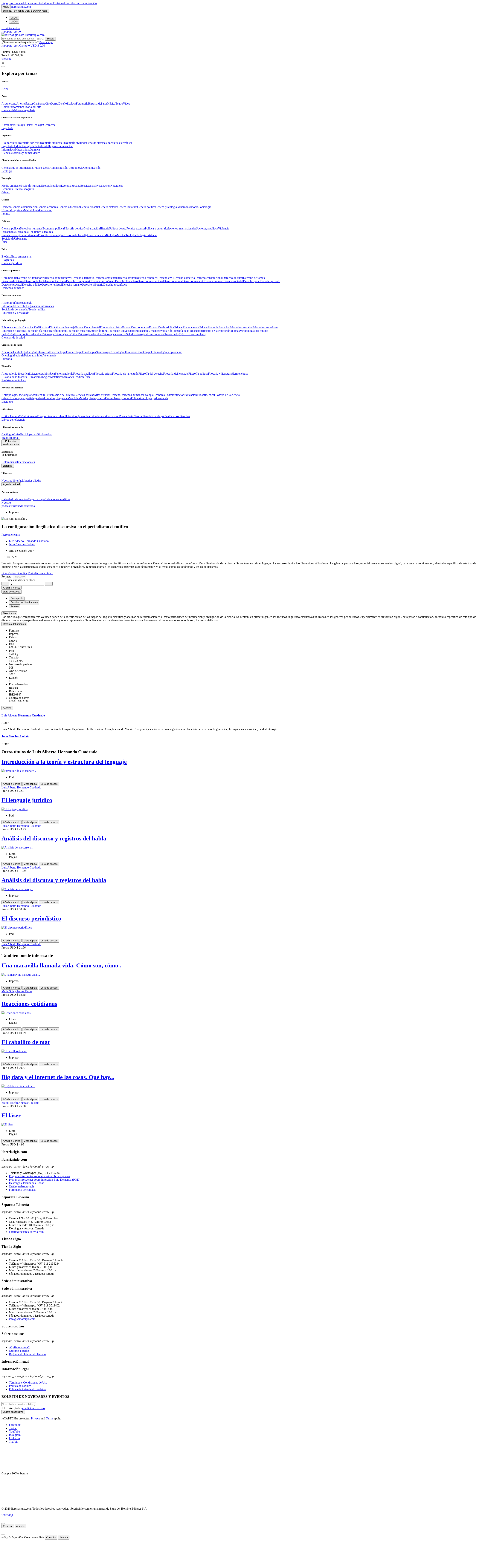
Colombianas (9, 462)
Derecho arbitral (126, 277)
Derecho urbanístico (115, 284)
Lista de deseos (49, 783)
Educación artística (111, 327)
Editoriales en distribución (11, 443)
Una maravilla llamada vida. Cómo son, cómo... (62, 965)
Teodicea (79, 377)
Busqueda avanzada (23, 506)
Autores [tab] (14, 606)
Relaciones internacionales (180, 228)
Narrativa (91, 416)
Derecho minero (213, 281)
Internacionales (26, 462)
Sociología (205, 207)
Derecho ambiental (105, 277)
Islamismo (7, 235)
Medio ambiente (11, 185)
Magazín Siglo (36, 499)
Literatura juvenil (76, 416)
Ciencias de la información (17, 167)
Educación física (35, 330)
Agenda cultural (11, 484)
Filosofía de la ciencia (227, 394)
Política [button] (5, 213)
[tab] (239, 613)
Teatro (119, 103)
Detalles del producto (14, 624)
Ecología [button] (6, 171)
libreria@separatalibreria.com (26, 1231)
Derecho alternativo (82, 277)
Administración (58, 167)
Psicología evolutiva (114, 334)
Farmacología (74, 352)
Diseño (62, 103)
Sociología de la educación (148, 334)
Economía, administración (169, 394)
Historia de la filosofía (14, 377)
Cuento (32, 416)
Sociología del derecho (14, 309)
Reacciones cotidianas (29, 1003)
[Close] (2, 66)
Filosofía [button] (6, 358)
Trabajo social (41, 167)
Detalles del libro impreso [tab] (24, 602)
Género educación (69, 207)
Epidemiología (57, 352)
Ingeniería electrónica (119, 142)
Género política (146, 207)
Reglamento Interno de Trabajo (27, 1354)
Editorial (47, 3)
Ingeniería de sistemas (94, 142)
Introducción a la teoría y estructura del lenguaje (64, 761)
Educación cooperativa (135, 327)
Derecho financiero (126, 281)
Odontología (143, 352)
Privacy (35, 1418)
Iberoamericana (10, 534)
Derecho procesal (11, 284)
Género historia (108, 207)
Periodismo (45, 210)
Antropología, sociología (16, 394)
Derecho (6, 207)
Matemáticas (22, 149)
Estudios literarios (179, 416)
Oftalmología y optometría (166, 352)
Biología (20, 124)
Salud (129, 334)
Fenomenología (64, 373)
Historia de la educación (216, 330)
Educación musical (78, 330)
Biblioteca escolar (11, 327)
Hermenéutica (240, 373)
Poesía (18, 334)
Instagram (15, 1434)
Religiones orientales (25, 235)
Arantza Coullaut (28, 1102)
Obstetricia (130, 352)
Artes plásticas (24, 103)
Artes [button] (4, 88)
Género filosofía (89, 207)
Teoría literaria (142, 416)
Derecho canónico (146, 277)
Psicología (22, 231)
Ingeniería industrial (37, 146)
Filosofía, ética (205, 394)
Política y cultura (155, 228)
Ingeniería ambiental (51, 142)
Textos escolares (195, 334)
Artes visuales (102, 394)
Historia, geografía (21, 398)
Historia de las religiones (78, 235)
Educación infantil (56, 330)
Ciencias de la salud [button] (13, 337)
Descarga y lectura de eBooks (26, 1183)
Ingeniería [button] (7, 128)
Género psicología (166, 207)
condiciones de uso (33, 1408)
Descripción (9, 613)
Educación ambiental (87, 327)
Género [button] (5, 192)
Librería (74, 3)
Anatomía (7, 352)
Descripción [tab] (16, 598)
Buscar (50, 38)
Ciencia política (10, 228)
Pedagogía (7, 334)
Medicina (74, 398)
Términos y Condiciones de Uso (28, 1382)
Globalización (91, 228)
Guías (16, 434)
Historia (6, 210)
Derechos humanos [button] (12, 287)
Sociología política (207, 228)
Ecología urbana (70, 185)
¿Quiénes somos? (19, 1347)
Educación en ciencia (186, 327)
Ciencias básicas (84, 394)
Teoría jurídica (36, 309)
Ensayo (41, 416)
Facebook (15, 1424)
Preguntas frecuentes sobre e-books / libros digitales (39, 1176)
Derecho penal (251, 281)
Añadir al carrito (11, 587)
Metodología (31, 210)
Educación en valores (265, 327)
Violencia (223, 228)
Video (126, 103)
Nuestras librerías (11, 480)
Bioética (6, 256)
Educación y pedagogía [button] (15, 312)
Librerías (7, 465)
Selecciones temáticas (57, 499)
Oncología (7, 355)
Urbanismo (20, 238)
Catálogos (39, 103)
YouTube (14, 1431)
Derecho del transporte (30, 277)
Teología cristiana (146, 235)
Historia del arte (97, 103)
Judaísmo (98, 235)
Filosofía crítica (103, 373)
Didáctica (43, 327)
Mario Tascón (9, 1102)
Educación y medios (147, 330)
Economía (7, 189)
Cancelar (8, 1526)
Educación (190, 394)
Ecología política (51, 185)
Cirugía (31, 352)
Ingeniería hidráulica (13, 146)
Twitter (13, 1428)
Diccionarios (44, 434)
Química (35, 149)
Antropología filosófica (15, 373)
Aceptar (20, 1526)
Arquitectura (8, 103)
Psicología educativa (90, 334)
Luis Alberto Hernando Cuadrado (29, 541)
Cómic (5, 106)
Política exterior (135, 228)
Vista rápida (30, 783)
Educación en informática (214, 327)
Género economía (48, 207)
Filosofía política (73, 228)
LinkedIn (14, 1438)
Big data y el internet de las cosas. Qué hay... (57, 1077)
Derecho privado (270, 281)
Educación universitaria (121, 330)
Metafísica (56, 377)
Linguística (17, 210)
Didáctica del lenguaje (62, 327)
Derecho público (32, 284)
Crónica (23, 416)
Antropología (75, 167)
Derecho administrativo (57, 277)
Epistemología (37, 373)
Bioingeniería (9, 142)
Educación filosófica (13, 330)
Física (28, 124)
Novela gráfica (160, 416)
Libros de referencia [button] (13, 419)
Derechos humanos (31, 228)
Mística (121, 235)
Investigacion (102, 185)
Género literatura (127, 207)
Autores (7, 708)
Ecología (148, 394)
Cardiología (20, 352)
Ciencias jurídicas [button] (11, 263)
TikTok (13, 1441)
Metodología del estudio (254, 330)
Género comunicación (25, 207)
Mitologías (110, 235)
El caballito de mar (25, 1042)
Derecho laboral (173, 281)
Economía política (53, 228)
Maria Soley (9, 991)
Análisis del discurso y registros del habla (53, 838)
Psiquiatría (30, 355)
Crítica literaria (10, 416)
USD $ (14, 17)
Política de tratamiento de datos (27, 1389)
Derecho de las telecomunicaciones (45, 281)
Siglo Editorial (10, 437)
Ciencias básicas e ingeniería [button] (18, 110)
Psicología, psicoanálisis (154, 398)
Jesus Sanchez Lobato (22, 544)
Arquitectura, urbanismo (45, 394)
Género (5, 398)
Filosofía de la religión (125, 373)
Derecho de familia (254, 277)
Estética (71, 103)
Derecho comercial (184, 277)
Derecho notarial (233, 281)
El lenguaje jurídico (26, 800)
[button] (10, 28)
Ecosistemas (87, 185)
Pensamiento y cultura (118, 398)
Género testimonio (188, 207)
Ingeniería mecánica (61, 146)
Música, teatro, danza (92, 398)
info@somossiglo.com (22, 1319)
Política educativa (32, 334)
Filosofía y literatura (220, 373)
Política (15, 302)
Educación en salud (241, 327)
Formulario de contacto (22, 1189)
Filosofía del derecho (13, 306)
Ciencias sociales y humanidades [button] (20, 152)
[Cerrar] (2, 1523)
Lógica (46, 377)
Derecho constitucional (209, 277)
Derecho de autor (233, 277)
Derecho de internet (13, 281)
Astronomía (8, 124)
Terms (49, 1418)
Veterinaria (49, 355)
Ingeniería (38, 398)
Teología (131, 235)
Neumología (103, 352)
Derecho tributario (92, 284)
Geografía (28, 189)
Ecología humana (31, 185)
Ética (88, 377)
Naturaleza (116, 185)
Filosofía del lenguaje (175, 373)
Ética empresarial (21, 256)
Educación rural (98, 330)
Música (111, 103)
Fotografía (82, 103)
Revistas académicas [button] (13, 380)
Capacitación (30, 327)
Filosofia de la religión (51, 235)
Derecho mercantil (193, 281)
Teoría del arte (32, 106)
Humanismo (35, 377)
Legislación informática (40, 306)
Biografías (7, 259)
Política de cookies (20, 1385)
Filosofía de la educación (187, 330)
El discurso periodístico (31, 918)
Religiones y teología (41, 231)
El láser (11, 1115)
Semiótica (68, 377)
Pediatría (19, 355)
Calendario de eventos (14, 499)
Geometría (49, 124)
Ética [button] (4, 241)
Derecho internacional (151, 281)
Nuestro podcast (6, 504)
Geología (37, 124)
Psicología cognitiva (66, 334)
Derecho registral (52, 284)
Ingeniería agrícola (28, 142)
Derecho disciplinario (78, 281)
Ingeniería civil (72, 142)
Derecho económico (103, 281)
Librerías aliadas (31, 480)
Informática (8, 149)
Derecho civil (165, 277)
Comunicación (88, 3)
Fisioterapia (89, 352)
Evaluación (166, 330)
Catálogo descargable (21, 1186)
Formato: (7, 576)
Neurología (117, 352)
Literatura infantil (56, 416)
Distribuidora (61, 3)
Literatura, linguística (56, 398)
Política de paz (117, 228)
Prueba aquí (46, 42)
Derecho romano (72, 284)
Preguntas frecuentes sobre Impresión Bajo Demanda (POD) (44, 1179)
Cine (48, 103)
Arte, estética (67, 394)
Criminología (9, 277)
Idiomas (235, 330)
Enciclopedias (28, 434)
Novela (101, 416)
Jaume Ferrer (24, 991)
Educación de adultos (161, 327)
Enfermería (42, 352)
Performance (16, 106)
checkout (6, 58)
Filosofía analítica (83, 373)
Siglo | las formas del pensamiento (21, 3)
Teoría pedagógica (175, 334)
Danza (54, 103)
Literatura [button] (7, 401)
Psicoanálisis (8, 231)
